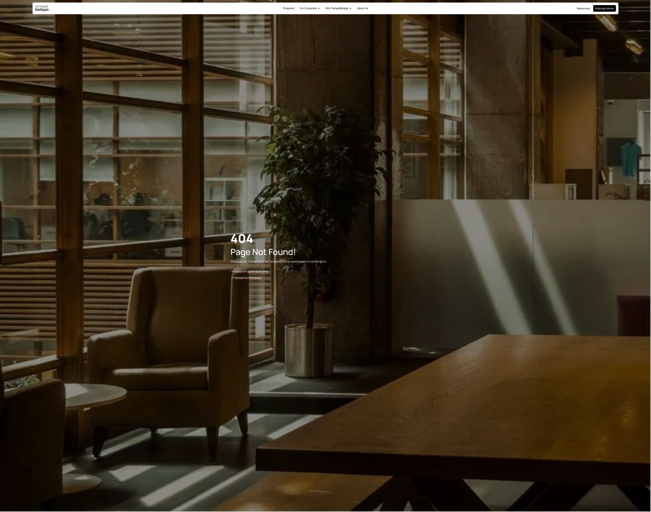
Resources (583, 8)
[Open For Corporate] (319, 8)
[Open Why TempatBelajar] (350, 8)
